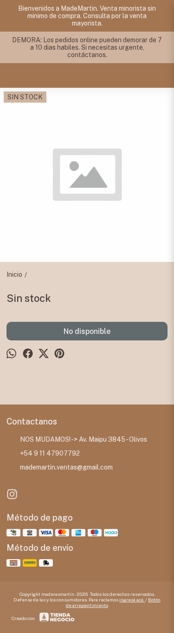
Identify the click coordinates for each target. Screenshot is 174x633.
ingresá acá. (132, 599)
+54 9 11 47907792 (50, 453)
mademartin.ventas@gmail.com (66, 467)
